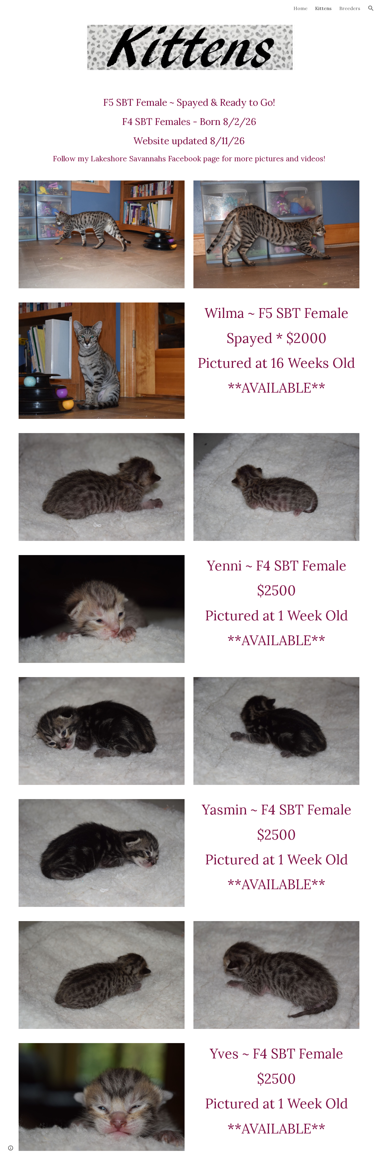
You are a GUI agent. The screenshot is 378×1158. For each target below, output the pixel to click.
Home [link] (300, 8)
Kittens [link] (323, 8)
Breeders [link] (349, 8)
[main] (189, 130)
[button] (371, 8)
